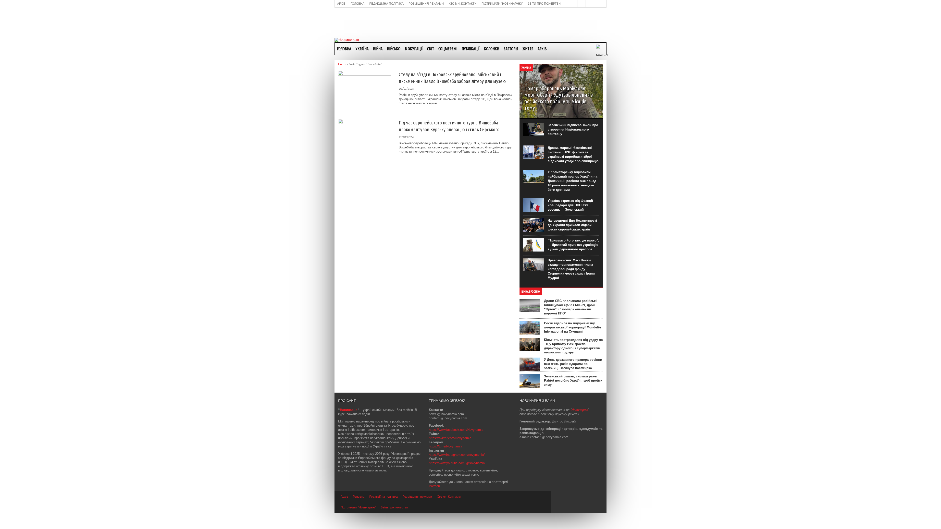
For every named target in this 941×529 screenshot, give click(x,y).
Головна (344, 49)
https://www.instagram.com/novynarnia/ (457, 455)
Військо (393, 49)
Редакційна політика (383, 496)
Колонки (491, 49)
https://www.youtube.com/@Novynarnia (457, 463)
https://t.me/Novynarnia (445, 446)
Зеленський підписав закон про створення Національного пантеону (573, 129)
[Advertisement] (470, 22)
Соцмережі (447, 49)
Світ (430, 49)
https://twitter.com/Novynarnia (450, 438)
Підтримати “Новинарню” (358, 507)
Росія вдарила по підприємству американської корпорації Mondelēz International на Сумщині (572, 327)
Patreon (434, 486)
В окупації (414, 49)
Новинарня (349, 410)
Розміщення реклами (417, 496)
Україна (362, 49)
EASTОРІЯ (511, 49)
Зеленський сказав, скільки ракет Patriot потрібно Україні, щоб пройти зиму (573, 380)
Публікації (471, 49)
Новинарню (579, 410)
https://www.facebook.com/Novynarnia (456, 430)
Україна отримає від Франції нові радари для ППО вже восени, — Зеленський (570, 205)
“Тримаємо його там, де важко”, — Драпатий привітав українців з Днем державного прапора (573, 245)
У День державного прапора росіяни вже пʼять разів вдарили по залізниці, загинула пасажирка (573, 364)
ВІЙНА (378, 49)
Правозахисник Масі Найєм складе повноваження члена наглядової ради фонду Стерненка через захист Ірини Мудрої (571, 269)
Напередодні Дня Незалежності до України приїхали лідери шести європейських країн (572, 225)
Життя (527, 49)
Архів (542, 49)
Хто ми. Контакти (449, 496)
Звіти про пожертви (394, 507)
